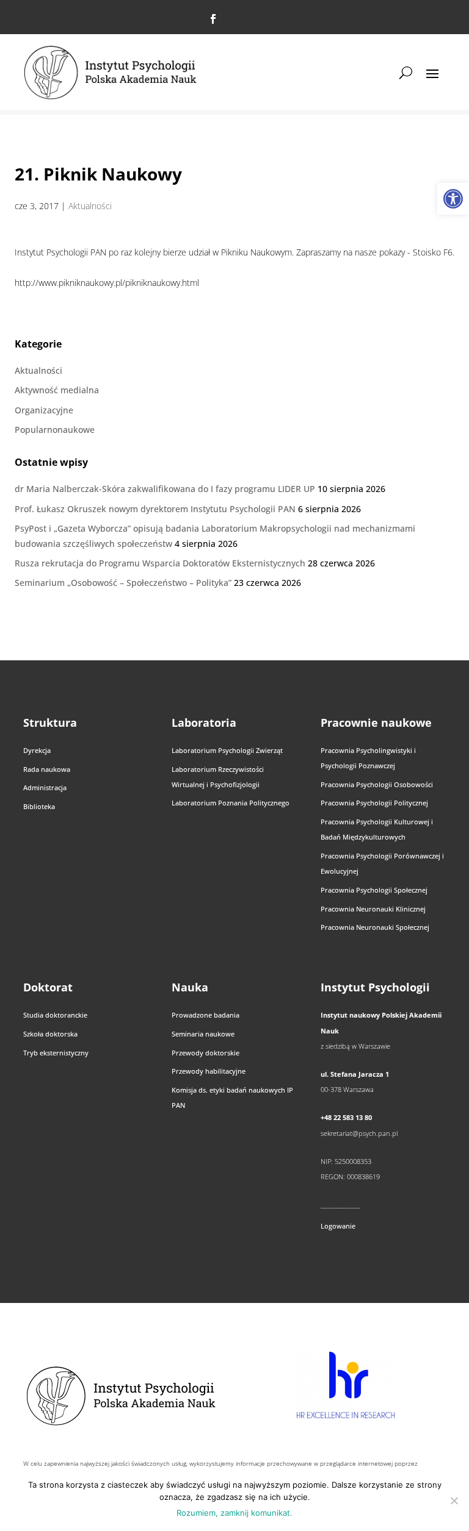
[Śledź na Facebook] (213, 19)
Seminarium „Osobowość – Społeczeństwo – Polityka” (123, 582)
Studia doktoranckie (55, 1014)
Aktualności (90, 206)
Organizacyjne (44, 410)
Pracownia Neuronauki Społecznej (375, 927)
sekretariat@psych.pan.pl (359, 1133)
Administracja (45, 787)
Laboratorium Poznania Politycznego (230, 802)
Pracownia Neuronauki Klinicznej (373, 908)
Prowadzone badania (205, 1014)
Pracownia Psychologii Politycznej (374, 802)
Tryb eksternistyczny (56, 1052)
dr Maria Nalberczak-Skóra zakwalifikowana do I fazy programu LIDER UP (165, 488)
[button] (453, 199)
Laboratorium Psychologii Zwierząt (227, 750)
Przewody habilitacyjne (208, 1071)
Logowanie (338, 1225)
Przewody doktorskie (205, 1052)
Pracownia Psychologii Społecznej (374, 889)
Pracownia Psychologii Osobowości (377, 784)
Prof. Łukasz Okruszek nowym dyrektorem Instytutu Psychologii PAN (155, 509)
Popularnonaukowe (55, 429)
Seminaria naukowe (203, 1033)
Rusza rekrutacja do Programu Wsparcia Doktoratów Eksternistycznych (160, 563)
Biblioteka (39, 806)
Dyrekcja (37, 750)
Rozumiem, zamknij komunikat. (234, 1513)
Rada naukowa (46, 769)
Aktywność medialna (57, 390)
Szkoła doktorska (50, 1033)
